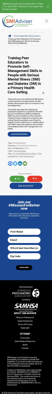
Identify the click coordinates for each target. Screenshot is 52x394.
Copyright (25, 328)
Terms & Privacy (25, 324)
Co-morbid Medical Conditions (25, 154)
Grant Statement (25, 321)
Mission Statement (25, 317)
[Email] (25, 163)
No (36, 179)
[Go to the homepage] (17, 21)
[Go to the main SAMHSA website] (26, 308)
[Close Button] (48, 7)
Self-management (26, 156)
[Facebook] (10, 163)
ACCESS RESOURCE (19, 134)
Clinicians (25, 338)
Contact (25, 348)
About (25, 344)
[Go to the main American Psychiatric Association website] (26, 293)
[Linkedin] (20, 163)
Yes (18, 179)
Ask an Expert (26, 186)
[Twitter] (15, 163)
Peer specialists (19, 151)
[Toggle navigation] (46, 20)
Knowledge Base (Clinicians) (27, 36)
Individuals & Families (25, 341)
